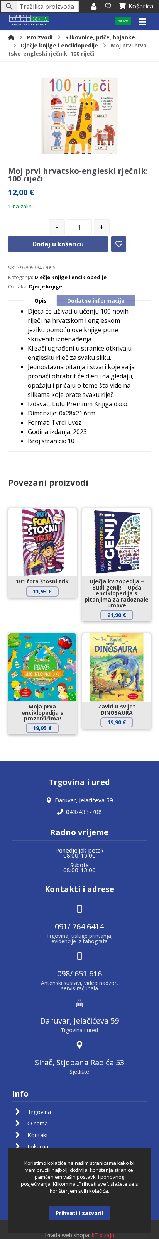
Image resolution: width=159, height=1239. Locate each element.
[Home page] (11, 37)
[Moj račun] (94, 6)
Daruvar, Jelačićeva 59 (84, 800)
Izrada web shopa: (67, 1235)
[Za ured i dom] (29, 20)
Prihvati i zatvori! (79, 1213)
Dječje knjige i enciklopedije (70, 277)
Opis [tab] (40, 300)
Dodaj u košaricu (58, 244)
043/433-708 (84, 811)
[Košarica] (108, 6)
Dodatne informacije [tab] (96, 300)
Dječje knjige (45, 286)
